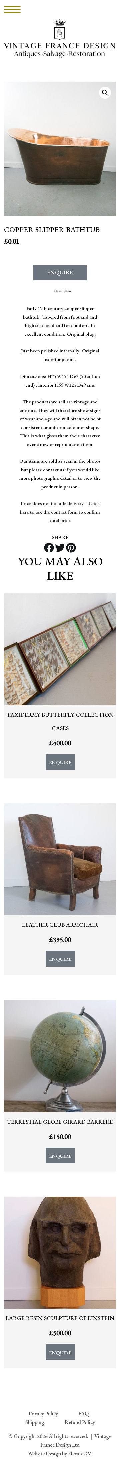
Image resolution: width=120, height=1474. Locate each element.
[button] (105, 93)
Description (62, 291)
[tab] (62, 291)
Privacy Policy (43, 1413)
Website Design (44, 1453)
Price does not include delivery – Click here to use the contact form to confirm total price (60, 511)
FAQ (83, 1413)
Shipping (34, 1422)
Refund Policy (80, 1422)
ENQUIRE (60, 272)
